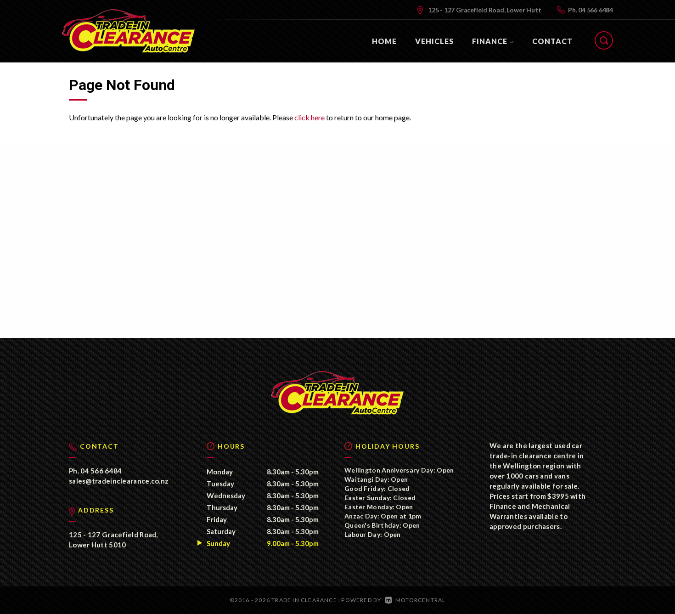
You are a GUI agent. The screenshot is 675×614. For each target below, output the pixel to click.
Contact (552, 41)
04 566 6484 (595, 10)
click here (309, 117)
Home (384, 41)
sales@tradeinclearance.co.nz (119, 481)
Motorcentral (420, 600)
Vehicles (434, 41)
